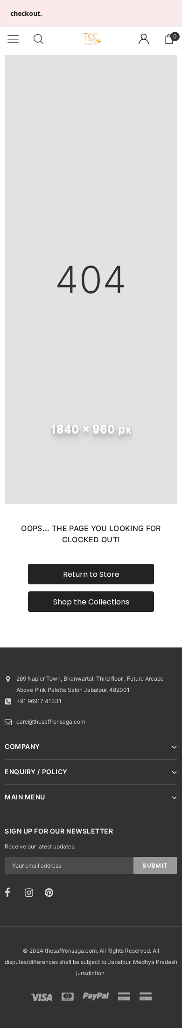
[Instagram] (32, 893)
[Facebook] (12, 893)
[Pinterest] (52, 893)
